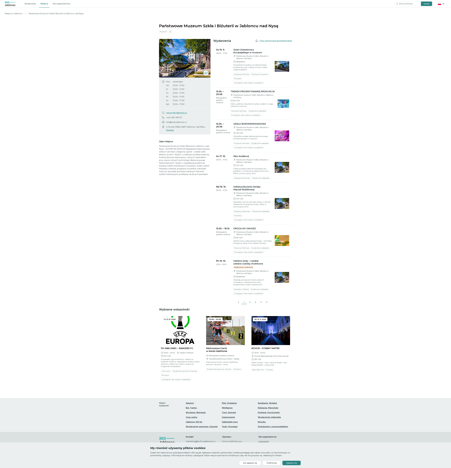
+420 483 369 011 (174, 117)
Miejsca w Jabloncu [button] (14, 13)
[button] (426, 4)
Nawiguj (170, 130)
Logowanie (264, 441)
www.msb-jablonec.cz (176, 113)
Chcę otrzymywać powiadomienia (275, 41)
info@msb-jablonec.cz (176, 122)
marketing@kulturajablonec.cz (200, 441)
